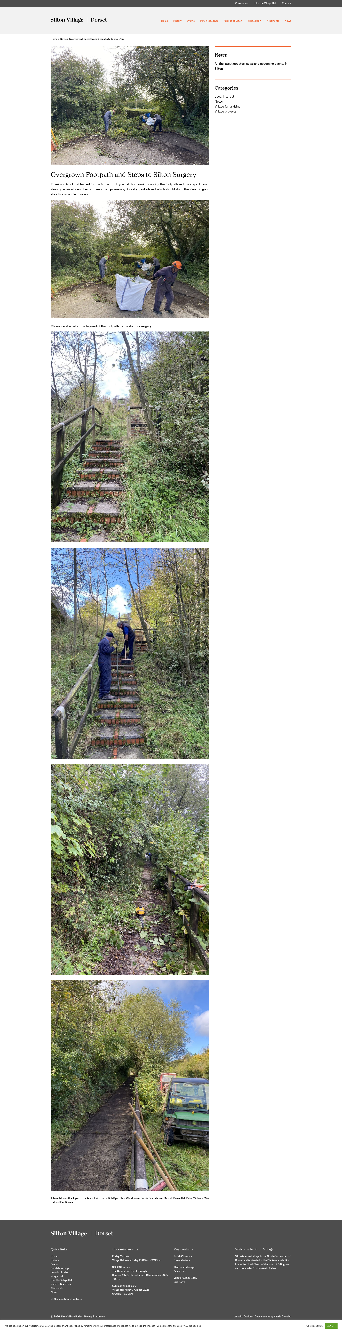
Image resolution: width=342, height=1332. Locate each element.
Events (191, 20)
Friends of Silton (233, 20)
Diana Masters (182, 1260)
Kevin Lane (180, 1271)
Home (164, 20)
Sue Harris (179, 1281)
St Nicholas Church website (66, 1299)
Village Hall (253, 20)
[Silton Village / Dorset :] (79, 20)
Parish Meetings (209, 20)
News (288, 20)
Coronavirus (242, 3)
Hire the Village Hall (265, 3)
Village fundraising (227, 106)
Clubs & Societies (61, 1284)
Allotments (273, 20)
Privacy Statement (94, 1316)
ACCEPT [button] (331, 1325)
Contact (286, 3)
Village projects (225, 111)
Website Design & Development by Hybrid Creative (262, 1316)
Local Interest (224, 96)
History (177, 20)
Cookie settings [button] (314, 1325)
